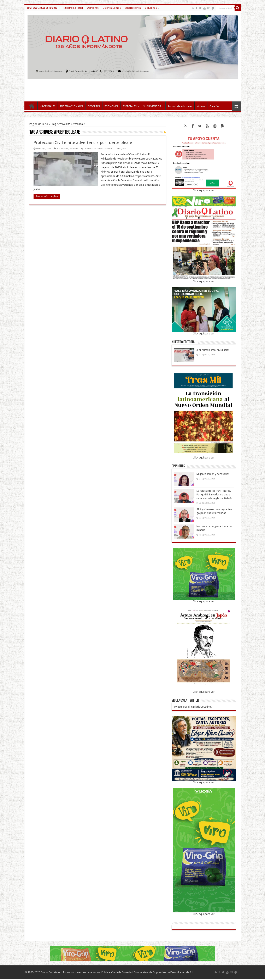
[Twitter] (200, 8)
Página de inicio (38, 124)
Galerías (214, 106)
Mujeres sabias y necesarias (212, 473)
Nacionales (63, 148)
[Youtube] (204, 8)
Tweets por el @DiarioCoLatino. (193, 706)
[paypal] (212, 8)
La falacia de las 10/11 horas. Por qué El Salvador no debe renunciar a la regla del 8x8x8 (213, 494)
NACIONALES (47, 106)
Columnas (151, 7)
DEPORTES (94, 106)
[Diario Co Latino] (133, 46)
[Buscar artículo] (238, 8)
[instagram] (208, 8)
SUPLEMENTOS (152, 106)
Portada (74, 148)
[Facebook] (196, 8)
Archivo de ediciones (180, 106)
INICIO (31, 105)
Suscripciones (133, 7)
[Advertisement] (132, 88)
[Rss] (192, 8)
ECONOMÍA (111, 106)
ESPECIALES (130, 106)
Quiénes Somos (112, 7)
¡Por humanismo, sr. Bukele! (212, 349)
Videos (201, 106)
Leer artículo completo (47, 196)
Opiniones (93, 7)
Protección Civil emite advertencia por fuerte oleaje (83, 142)
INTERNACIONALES (71, 106)
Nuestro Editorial (73, 7)
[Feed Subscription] (165, 132)
